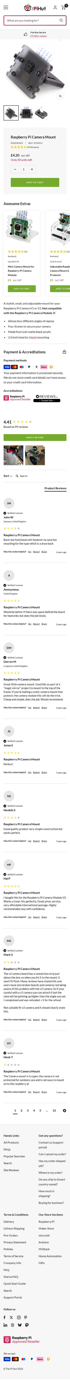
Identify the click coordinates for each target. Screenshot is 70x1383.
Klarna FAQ (11, 1276)
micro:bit (44, 1235)
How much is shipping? (46, 1193)
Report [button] (36, 551)
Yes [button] (29, 551)
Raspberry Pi (46, 1221)
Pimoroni (17, 143)
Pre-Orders (11, 1235)
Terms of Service (13, 1256)
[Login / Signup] (55, 7)
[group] (35, 422)
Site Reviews (11, 1170)
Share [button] (44, 551)
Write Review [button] (35, 437)
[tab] (55, 489)
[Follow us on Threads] (12, 1325)
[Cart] (63, 7)
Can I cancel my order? (52, 1154)
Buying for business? (51, 1202)
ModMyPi (13, 261)
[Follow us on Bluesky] (20, 1325)
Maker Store (46, 1228)
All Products (11, 1142)
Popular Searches (14, 1156)
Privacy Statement (15, 1242)
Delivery (9, 1221)
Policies (8, 1249)
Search (8, 1163)
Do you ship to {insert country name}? (52, 1182)
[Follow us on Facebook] (5, 1317)
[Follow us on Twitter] (11, 1317)
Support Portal (13, 1297)
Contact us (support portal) (51, 1145)
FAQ (6, 1270)
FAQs (7, 1149)
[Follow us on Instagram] (19, 1317)
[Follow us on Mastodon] (27, 1325)
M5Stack (44, 1249)
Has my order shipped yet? (52, 1163)
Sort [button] (7, 475)
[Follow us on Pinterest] (25, 1317)
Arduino (44, 1242)
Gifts (42, 1263)
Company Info (12, 1263)
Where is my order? (50, 1172)
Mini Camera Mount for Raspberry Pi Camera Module (21, 270)
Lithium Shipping (14, 1228)
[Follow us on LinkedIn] (5, 1325)
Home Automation (50, 1256)
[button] (13, 455)
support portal (39, 36)
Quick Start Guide (15, 1283)
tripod (32, 337)
